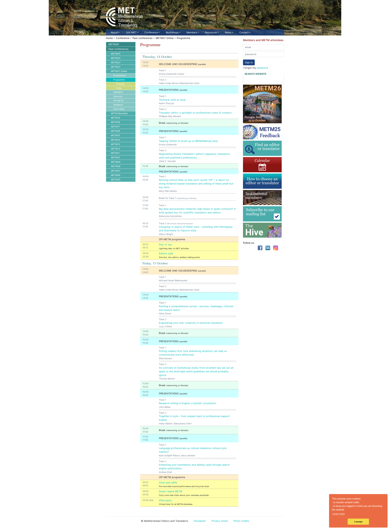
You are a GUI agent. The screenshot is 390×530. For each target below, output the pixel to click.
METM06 (115, 175)
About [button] (114, 32)
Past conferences (142, 38)
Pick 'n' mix (165, 244)
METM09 (115, 162)
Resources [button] (211, 32)
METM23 (115, 62)
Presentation (119, 75)
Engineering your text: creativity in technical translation (191, 322)
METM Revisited (119, 113)
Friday (119, 88)
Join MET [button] (131, 32)
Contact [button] (244, 32)
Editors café (166, 253)
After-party (165, 500)
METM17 (115, 126)
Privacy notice (219, 520)
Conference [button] (151, 32)
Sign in (249, 62)
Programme (183, 38)
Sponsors (117, 96)
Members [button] (191, 32)
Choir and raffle (168, 482)
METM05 (115, 179)
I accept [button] (358, 521)
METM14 (115, 140)
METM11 (115, 153)
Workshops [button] (172, 32)
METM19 (115, 117)
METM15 (115, 135)
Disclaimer (200, 520)
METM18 (115, 122)
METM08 (115, 166)
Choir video (118, 109)
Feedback (118, 105)
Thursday (120, 84)
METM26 (113, 44)
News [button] (228, 32)
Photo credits (241, 520)
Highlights (118, 92)
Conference (122, 38)
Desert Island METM (170, 491)
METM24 (115, 58)
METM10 (115, 157)
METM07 (115, 170)
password (262, 67)
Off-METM (118, 100)
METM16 (115, 131)
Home (109, 38)
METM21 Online (165, 38)
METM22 (115, 66)
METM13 (115, 144)
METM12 (115, 148)
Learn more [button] (338, 513)
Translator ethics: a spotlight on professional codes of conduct (195, 112)
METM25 (115, 53)
